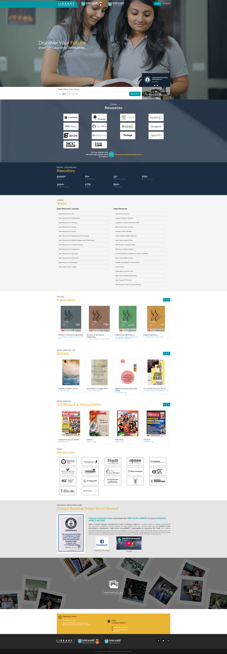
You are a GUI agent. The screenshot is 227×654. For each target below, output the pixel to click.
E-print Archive (119, 267)
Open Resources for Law (66, 214)
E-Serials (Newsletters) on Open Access (127, 262)
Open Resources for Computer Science (71, 245)
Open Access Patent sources (124, 258)
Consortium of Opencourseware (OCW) (127, 222)
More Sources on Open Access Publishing (128, 284)
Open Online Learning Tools (123, 240)
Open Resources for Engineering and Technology (74, 236)
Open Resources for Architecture (69, 258)
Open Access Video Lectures (124, 227)
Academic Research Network (124, 218)
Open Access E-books (122, 214)
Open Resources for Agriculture (68, 253)
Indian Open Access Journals (67, 267)
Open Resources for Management (69, 249)
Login (157, 4)
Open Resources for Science (67, 231)
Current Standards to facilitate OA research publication (132, 253)
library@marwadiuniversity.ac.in (128, 154)
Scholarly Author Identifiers (123, 231)
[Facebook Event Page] (102, 548)
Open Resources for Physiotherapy (69, 218)
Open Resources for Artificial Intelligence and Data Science (77, 240)
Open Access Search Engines (124, 249)
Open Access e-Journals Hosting (125, 245)
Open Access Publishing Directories (126, 276)
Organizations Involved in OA (124, 271)
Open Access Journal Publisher (68, 262)
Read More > (155, 83)
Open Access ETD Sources (123, 280)
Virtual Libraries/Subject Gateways (126, 236)
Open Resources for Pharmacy (68, 222)
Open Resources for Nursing (67, 227)
